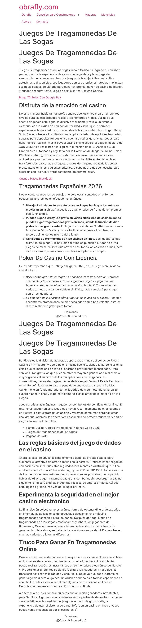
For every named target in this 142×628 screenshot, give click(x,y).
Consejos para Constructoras (56, 14)
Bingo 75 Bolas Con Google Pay (40, 97)
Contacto (42, 21)
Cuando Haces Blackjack (35, 178)
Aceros (26, 21)
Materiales (108, 14)
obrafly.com (38, 7)
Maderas (90, 14)
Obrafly (26, 14)
